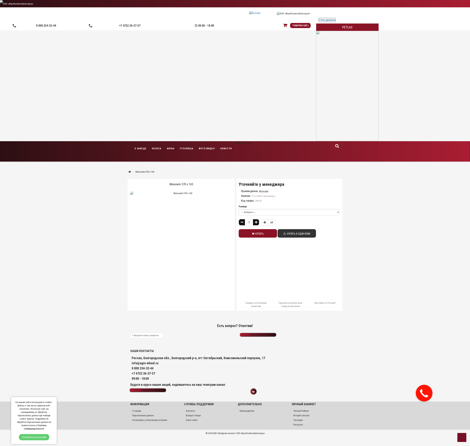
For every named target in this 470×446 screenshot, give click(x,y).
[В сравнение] (271, 222)
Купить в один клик (298, 233)
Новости (226, 148)
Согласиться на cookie (34, 437)
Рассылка (298, 424)
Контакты (190, 411)
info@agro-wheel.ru (145, 363)
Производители (247, 411)
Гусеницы (186, 148)
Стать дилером (327, 20)
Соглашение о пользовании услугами (149, 420)
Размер (243, 206)
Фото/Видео (207, 148)
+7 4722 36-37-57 (129, 25)
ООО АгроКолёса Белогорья (250, 433)
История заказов (301, 415)
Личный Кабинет (301, 411)
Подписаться (148, 390)
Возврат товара (193, 415)
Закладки (298, 420)
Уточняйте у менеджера (261, 184)
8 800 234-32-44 (46, 25)
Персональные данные (143, 415)
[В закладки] (264, 222)
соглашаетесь (27, 412)
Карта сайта (191, 420)
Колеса (156, 148)
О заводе (141, 148)
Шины (170, 148)
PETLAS (347, 27)
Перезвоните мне (258, 334)
